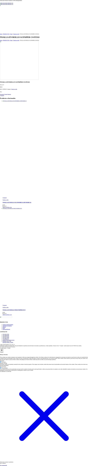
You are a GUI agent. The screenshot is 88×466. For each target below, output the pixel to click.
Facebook (2, 94)
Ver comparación (3, 465)
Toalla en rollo (16, 34)
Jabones (4, 327)
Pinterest (9, 94)
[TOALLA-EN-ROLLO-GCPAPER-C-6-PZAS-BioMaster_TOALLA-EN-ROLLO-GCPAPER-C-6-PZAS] (19, 79)
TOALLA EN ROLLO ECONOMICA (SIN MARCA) (17, 202)
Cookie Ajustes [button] (3, 348)
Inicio (1, 34)
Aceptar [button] (8, 348)
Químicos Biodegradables (8, 324)
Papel (11, 34)
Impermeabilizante (6, 329)
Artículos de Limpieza (7, 325)
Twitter (5, 94)
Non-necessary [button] (3, 366)
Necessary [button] (2, 360)
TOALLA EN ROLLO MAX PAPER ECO (14, 310)
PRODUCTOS (6, 34)
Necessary (4, 362)
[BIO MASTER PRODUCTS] (6, 4)
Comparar (5, 197)
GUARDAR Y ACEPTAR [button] (5, 371)
